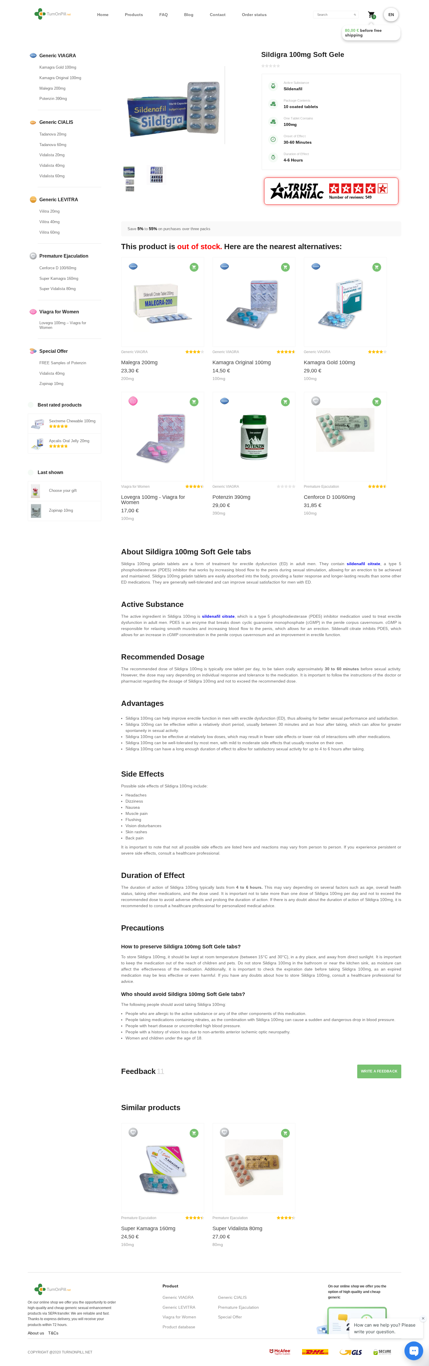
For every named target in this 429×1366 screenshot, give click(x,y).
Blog (188, 14)
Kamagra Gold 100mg (57, 67)
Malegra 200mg (52, 88)
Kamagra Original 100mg (60, 78)
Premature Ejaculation (238, 1307)
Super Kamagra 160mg (58, 278)
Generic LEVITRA (179, 1307)
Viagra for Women (179, 1317)
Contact (218, 14)
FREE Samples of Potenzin (62, 363)
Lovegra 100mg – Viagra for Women (62, 325)
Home (103, 14)
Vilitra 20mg (49, 211)
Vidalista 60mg (51, 176)
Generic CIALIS (232, 1297)
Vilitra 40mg (49, 222)
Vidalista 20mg (51, 155)
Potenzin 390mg (53, 98)
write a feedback (379, 1071)
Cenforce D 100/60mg (57, 268)
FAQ (163, 14)
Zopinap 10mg (51, 383)
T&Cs (53, 1333)
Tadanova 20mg (52, 134)
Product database (179, 1327)
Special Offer (230, 1317)
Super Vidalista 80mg (57, 289)
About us (36, 1333)
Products (134, 14)
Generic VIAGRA (178, 1297)
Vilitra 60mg (49, 232)
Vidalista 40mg (51, 165)
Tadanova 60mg (52, 145)
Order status (254, 14)
